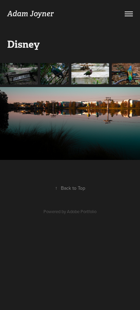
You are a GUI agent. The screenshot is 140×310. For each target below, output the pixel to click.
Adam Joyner (30, 13)
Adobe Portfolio (82, 211)
